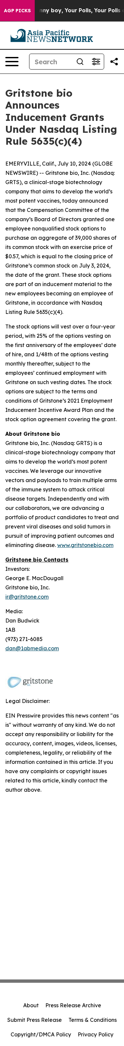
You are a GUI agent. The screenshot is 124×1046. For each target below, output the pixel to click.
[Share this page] (114, 61)
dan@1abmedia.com (32, 648)
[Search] (80, 61)
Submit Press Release (34, 1020)
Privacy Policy (95, 1034)
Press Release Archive (73, 1005)
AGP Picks (17, 11)
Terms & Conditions (92, 1020)
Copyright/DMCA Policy (41, 1034)
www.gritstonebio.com (85, 545)
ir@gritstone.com (27, 596)
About (31, 1005)
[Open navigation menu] (12, 61)
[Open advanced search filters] (96, 61)
